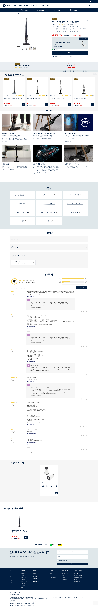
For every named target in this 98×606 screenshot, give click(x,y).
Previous (8, 31)
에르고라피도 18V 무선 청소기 (19, 531)
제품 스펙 (71, 71)
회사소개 (76, 573)
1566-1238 (16, 603)
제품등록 (93, 1)
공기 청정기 (35, 578)
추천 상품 (64, 71)
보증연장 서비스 (53, 575)
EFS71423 (75, 95)
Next (45, 31)
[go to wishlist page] (86, 5)
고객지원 (26, 5)
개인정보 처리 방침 (59, 597)
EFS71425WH (52, 95)
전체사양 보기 (15, 247)
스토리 (47, 5)
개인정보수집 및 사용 (76, 597)
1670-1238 (33, 603)
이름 (59, 551)
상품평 (78, 71)
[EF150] (83, 44)
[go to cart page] (94, 5)
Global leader (77, 581)
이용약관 (52, 597)
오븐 (22, 587)
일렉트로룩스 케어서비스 (38, 584)
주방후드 (23, 585)
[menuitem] (15, 5)
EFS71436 (29, 95)
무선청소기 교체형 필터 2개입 (62, 42)
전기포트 (23, 579)
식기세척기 (23, 583)
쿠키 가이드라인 (67, 597)
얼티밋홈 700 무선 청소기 (34, 98)
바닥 (11, 580)
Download (20, 263)
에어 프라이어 (24, 581)
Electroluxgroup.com (14, 594)
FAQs (51, 573)
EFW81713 (6, 95)
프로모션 (41, 5)
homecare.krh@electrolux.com (16, 605)
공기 (11, 584)
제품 (63, 575)
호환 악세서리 (85, 71)
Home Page (13, 14)
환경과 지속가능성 (78, 577)
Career (75, 579)
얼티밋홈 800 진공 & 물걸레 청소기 (13, 98)
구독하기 (72, 563)
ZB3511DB (13, 529)
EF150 (42, 482)
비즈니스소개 (65, 573)
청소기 (19, 14)
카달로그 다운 (65, 579)
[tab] (18, 48)
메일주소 (59, 556)
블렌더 (22, 575)
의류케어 (11, 586)
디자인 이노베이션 (78, 575)
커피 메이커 (23, 577)
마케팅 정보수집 (85, 597)
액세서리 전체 (13, 578)
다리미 (34, 573)
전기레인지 (23, 573)
